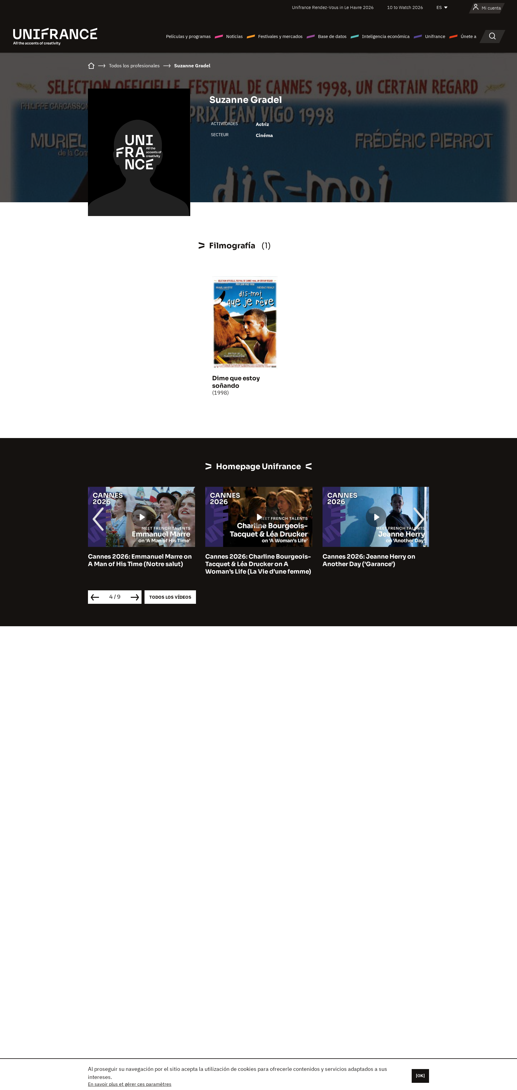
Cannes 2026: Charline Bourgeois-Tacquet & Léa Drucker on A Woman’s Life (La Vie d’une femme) (258, 564)
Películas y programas (188, 36)
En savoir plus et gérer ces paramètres (129, 1084)
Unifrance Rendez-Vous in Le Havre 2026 (333, 7)
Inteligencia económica (386, 36)
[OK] (420, 1075)
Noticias (234, 36)
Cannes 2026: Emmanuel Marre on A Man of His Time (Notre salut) (140, 560)
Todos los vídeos (170, 597)
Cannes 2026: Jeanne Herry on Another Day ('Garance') (369, 560)
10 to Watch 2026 (405, 7)
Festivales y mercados (280, 36)
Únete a (468, 36)
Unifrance (435, 36)
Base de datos (332, 36)
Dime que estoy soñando (236, 382)
